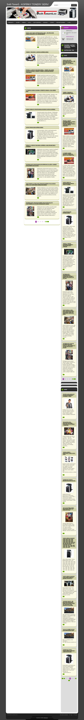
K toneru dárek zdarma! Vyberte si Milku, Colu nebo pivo (68, 154)
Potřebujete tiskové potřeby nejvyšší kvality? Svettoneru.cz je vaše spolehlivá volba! (39, 203)
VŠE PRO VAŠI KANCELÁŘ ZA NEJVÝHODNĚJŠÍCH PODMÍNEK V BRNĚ (68, 395)
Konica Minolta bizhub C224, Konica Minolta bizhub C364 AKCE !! (68, 577)
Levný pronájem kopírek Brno (34, 127)
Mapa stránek (64, 714)
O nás (69, 22)
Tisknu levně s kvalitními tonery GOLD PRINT (69, 453)
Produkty (10, 22)
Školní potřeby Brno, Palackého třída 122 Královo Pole (68, 508)
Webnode (46, 717)
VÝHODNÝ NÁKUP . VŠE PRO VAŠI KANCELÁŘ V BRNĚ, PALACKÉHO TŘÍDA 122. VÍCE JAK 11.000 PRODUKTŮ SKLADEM (69, 603)
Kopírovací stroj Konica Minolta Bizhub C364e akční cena (68, 650)
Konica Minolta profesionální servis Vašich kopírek (40, 109)
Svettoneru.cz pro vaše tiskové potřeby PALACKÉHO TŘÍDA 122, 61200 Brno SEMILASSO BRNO (41, 184)
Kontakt (45, 22)
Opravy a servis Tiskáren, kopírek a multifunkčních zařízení (68, 245)
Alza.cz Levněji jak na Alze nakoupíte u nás (68, 630)
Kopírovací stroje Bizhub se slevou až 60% (69, 480)
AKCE (29, 22)
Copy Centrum (37, 22)
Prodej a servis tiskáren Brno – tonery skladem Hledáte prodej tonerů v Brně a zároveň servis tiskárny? (40, 71)
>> (37, 47)
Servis (24, 22)
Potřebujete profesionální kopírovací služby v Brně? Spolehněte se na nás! (68, 276)
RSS (71, 714)
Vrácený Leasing (60, 22)
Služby (18, 22)
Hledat (74, 5)
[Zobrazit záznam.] (30, 38)
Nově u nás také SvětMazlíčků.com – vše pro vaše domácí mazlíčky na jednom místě (40, 33)
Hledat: (56, 5)
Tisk (76, 714)
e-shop (52, 22)
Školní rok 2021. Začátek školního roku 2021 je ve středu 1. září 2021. (68, 424)
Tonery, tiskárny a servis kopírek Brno (37, 52)
